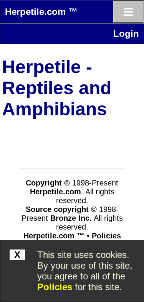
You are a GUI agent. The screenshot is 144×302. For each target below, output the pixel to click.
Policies (54, 287)
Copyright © (48, 183)
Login (126, 33)
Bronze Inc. (71, 218)
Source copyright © (61, 209)
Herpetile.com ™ (41, 12)
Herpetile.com (55, 191)
